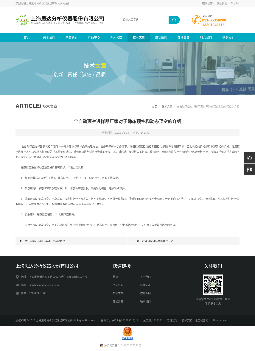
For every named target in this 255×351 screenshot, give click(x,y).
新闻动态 (116, 37)
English (235, 3)
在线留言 (207, 3)
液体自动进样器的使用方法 (157, 240)
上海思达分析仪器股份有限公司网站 (47, 3)
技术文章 (139, 37)
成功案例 (161, 37)
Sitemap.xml (220, 320)
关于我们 (49, 37)
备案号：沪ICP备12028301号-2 (120, 320)
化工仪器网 (201, 320)
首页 (27, 37)
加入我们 (206, 37)
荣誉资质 (71, 37)
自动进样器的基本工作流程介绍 (48, 240)
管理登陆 (172, 320)
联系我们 (222, 3)
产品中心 (94, 37)
